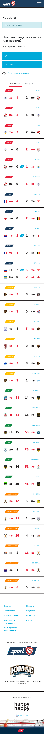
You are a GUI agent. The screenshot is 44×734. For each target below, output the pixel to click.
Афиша (29, 620)
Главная (7, 606)
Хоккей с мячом (12, 494)
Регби (8, 390)
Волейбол (10, 287)
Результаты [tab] (15, 83)
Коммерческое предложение (10, 629)
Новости (30, 606)
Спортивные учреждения (9, 621)
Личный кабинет (11, 615)
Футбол (9, 194)
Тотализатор (9, 611)
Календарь (30, 615)
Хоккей (9, 90)
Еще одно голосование (18, 73)
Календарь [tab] (28, 83)
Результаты (31, 611)
